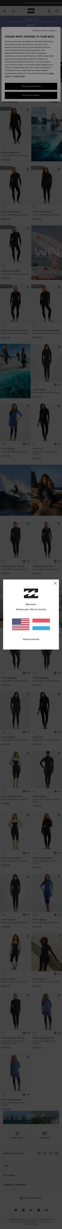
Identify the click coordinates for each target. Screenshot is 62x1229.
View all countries (31, 639)
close (55, 582)
